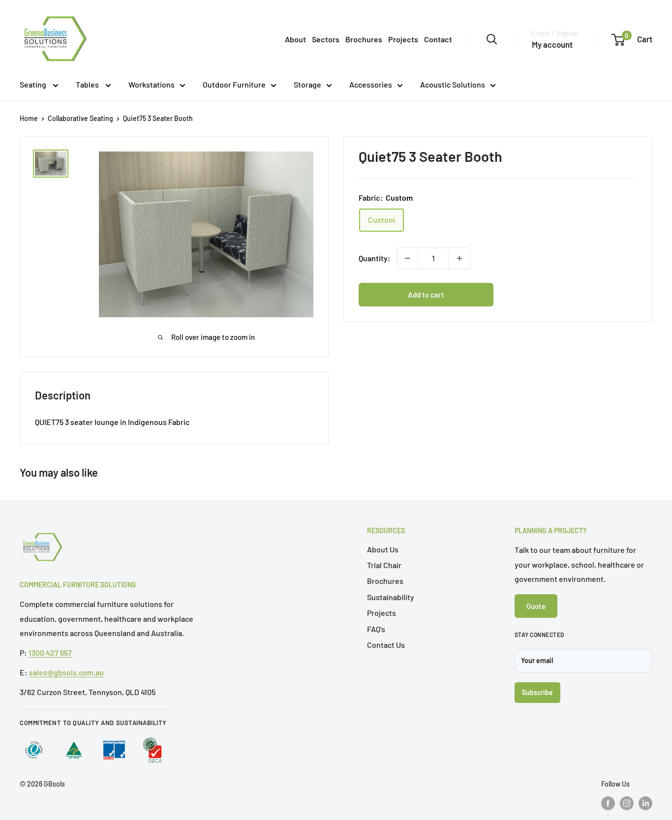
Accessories (370, 84)
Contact (438, 39)
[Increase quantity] (459, 258)
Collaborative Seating (80, 118)
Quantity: (375, 258)
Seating (34, 84)
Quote (536, 606)
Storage (307, 84)
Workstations (151, 84)
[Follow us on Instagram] (627, 803)
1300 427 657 (50, 652)
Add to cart (426, 294)
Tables (88, 84)
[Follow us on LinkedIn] (645, 803)
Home (29, 118)
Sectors (325, 39)
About (295, 39)
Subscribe (537, 692)
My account (552, 44)
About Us (382, 549)
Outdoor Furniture (234, 84)
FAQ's (376, 629)
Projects (403, 39)
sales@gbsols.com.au (66, 672)
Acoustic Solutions (452, 84)
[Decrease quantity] (407, 258)
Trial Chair (384, 565)
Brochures (363, 39)
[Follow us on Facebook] (608, 803)
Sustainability (390, 597)
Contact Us (386, 644)
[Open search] (492, 39)
